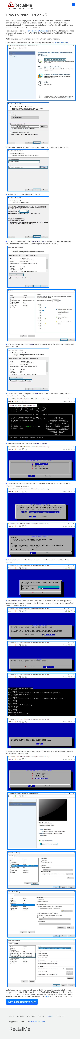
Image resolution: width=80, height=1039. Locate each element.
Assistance (31, 1016)
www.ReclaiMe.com (37, 1022)
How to (50, 1016)
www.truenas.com (61, 43)
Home (11, 1016)
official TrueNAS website (38, 31)
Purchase (20, 1016)
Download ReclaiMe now (22, 1001)
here (47, 996)
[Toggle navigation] (73, 4)
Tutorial (41, 1016)
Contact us (60, 1016)
